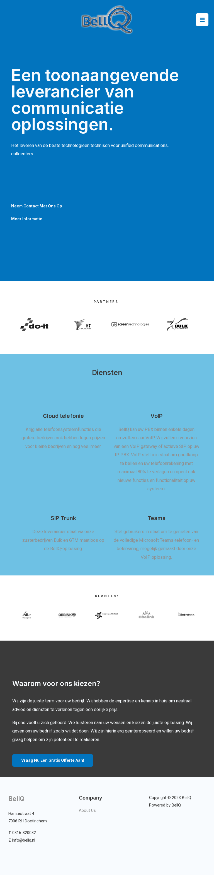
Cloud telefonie (63, 416)
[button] (40, 206)
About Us (87, 810)
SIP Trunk (63, 518)
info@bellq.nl (23, 840)
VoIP (156, 416)
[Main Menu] (202, 19)
